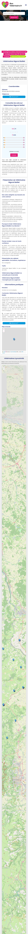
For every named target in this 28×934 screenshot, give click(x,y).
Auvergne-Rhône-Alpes (11, 54)
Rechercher (14, 17)
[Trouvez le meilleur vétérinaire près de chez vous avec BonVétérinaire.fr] (12, 8)
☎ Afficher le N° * (14, 97)
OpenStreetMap (13, 351)
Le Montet (7, 56)
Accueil (5, 52)
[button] (14, 339)
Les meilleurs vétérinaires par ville (17, 52)
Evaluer (14, 155)
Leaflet (4, 351)
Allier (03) (21, 54)
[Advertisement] (14, 36)
